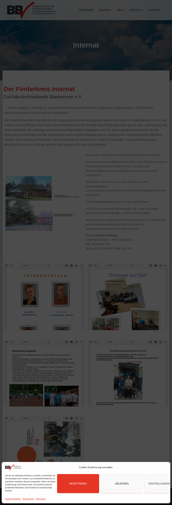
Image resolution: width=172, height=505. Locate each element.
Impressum (41, 499)
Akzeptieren (78, 483)
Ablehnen (122, 483)
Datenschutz (28, 499)
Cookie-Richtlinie (13, 499)
